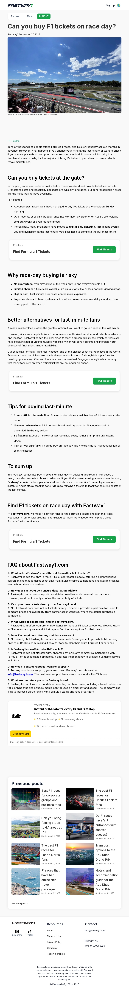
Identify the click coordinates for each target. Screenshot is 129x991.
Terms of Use (54, 936)
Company (52, 948)
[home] (23, 5)
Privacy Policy (54, 942)
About (50, 930)
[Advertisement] (64, 129)
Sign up (110, 5)
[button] (118, 5)
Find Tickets (104, 249)
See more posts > (19, 903)
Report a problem (56, 953)
